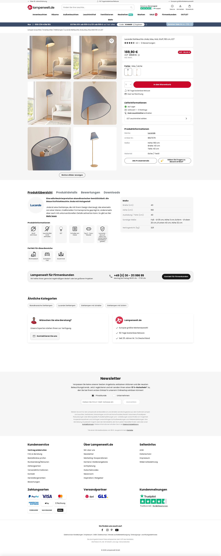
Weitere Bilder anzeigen (72, 175)
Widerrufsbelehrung (149, 462)
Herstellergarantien (36, 478)
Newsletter (89, 454)
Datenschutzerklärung (130, 424)
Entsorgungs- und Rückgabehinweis (144, 535)
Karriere (87, 462)
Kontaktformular (88, 424)
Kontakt (31, 474)
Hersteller (130, 430)
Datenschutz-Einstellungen (73, 535)
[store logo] (41, 7)
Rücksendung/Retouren (38, 462)
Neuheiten (125, 14)
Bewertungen (90, 192)
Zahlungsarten (34, 466)
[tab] (40, 192)
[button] (49, 103)
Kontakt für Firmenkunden (176, 276)
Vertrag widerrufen (37, 450)
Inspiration (88, 478)
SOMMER (130, 24)
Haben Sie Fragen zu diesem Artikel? (176, 161)
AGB (142, 450)
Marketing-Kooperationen (96, 458)
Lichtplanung (89, 466)
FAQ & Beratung (35, 454)
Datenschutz (145, 454)
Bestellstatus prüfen (37, 458)
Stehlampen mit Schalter (91, 305)
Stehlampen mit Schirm (116, 305)
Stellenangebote (100, 462)
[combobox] (98, 7)
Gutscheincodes (91, 470)
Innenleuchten (48, 30)
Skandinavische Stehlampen (41, 305)
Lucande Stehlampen (66, 305)
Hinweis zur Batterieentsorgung (119, 535)
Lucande (151, 133)
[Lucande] (36, 205)
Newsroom (88, 474)
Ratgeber (99, 478)
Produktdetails (66, 192)
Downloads (112, 192)
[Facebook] (104, 530)
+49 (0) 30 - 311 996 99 (129, 275)
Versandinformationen (38, 470)
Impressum (145, 458)
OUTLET (184, 14)
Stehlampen (58, 30)
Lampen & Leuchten (34, 30)
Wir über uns (89, 450)
